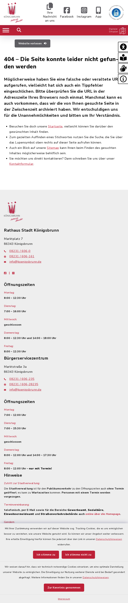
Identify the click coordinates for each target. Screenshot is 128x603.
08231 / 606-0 (20, 251)
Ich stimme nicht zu (78, 555)
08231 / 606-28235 (23, 384)
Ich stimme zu (46, 555)
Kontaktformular (21, 164)
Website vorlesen (30, 43)
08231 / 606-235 (21, 379)
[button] (123, 47)
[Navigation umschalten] (6, 30)
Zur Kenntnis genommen (64, 587)
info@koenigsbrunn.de (25, 262)
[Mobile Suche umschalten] (19, 30)
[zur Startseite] (13, 12)
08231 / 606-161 (21, 256)
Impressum (64, 598)
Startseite (55, 126)
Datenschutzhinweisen (109, 539)
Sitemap (53, 148)
